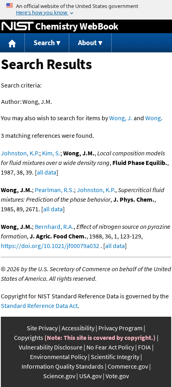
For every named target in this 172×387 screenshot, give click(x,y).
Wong (153, 118)
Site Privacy (42, 328)
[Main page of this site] (12, 43)
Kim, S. (51, 153)
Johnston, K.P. (20, 153)
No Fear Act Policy (110, 347)
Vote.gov (117, 376)
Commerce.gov (128, 366)
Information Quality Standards (63, 366)
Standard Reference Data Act (39, 306)
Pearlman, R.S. (54, 190)
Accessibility (78, 328)
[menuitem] (12, 43)
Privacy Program (120, 328)
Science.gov (59, 376)
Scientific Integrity (115, 357)
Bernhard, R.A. (54, 226)
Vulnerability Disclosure (50, 347)
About (87, 42)
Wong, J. (120, 118)
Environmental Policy (58, 357)
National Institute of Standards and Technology (18, 26)
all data (46, 172)
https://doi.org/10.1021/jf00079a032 (50, 246)
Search (44, 42)
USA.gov (90, 376)
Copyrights (28, 337)
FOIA (144, 347)
